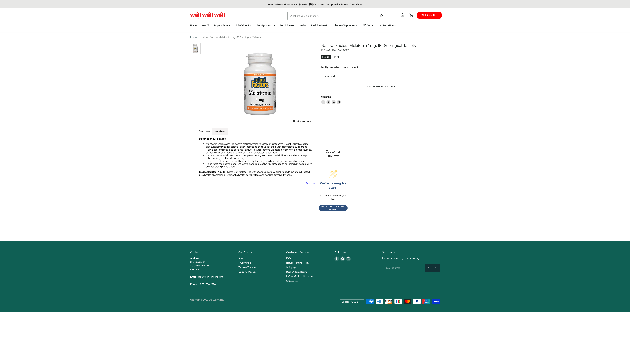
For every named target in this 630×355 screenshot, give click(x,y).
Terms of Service (247, 267)
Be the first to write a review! (333, 208)
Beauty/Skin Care (266, 25)
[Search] (382, 16)
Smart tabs (310, 183)
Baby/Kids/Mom (244, 25)
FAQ (288, 258)
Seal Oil (205, 25)
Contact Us (292, 280)
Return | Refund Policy (297, 262)
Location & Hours (387, 25)
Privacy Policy (245, 262)
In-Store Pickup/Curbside (299, 276)
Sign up (432, 268)
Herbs (303, 25)
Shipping (291, 267)
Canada (350, 301)
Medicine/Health (320, 25)
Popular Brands (222, 25)
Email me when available (380, 87)
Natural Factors (337, 50)
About (241, 258)
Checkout (429, 15)
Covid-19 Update (247, 271)
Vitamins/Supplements (346, 25)
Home (193, 25)
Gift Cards (368, 25)
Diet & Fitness (287, 25)
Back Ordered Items (296, 271)
